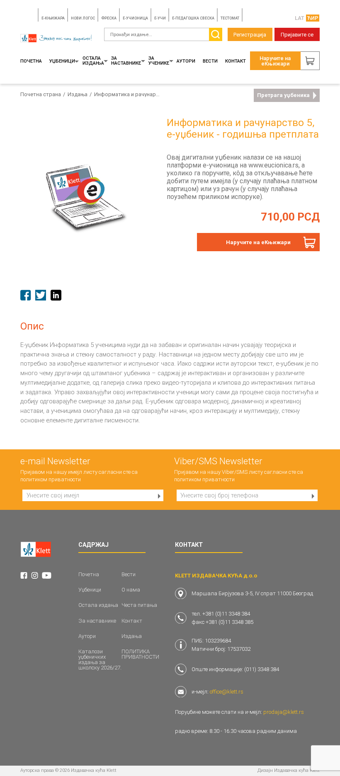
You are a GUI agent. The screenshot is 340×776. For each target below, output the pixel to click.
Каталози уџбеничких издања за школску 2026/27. (99, 659)
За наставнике (126, 60)
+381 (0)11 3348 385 (229, 622)
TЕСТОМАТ (230, 18)
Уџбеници (62, 61)
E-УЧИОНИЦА (135, 18)
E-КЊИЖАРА (53, 18)
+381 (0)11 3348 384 (226, 614)
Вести (210, 61)
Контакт (235, 61)
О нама (130, 589)
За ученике (158, 60)
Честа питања (139, 605)
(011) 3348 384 (261, 669)
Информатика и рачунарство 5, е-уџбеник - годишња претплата (128, 94)
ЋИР (312, 18)
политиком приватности (50, 479)
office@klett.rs (226, 692)
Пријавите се (297, 35)
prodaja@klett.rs (283, 712)
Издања (77, 94)
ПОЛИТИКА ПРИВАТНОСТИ (140, 654)
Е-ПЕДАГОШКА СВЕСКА (193, 18)
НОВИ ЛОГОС (83, 18)
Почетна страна (40, 94)
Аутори (186, 61)
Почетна (31, 61)
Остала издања (93, 60)
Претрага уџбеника (283, 95)
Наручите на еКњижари (258, 242)
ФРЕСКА (109, 18)
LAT (299, 18)
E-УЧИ (160, 18)
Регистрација (249, 35)
